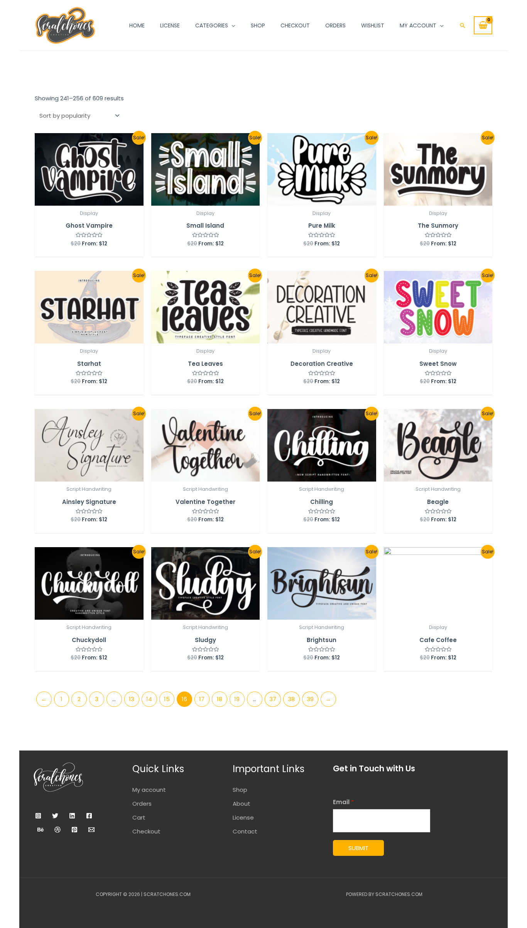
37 (272, 699)
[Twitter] (55, 816)
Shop (240, 790)
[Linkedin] (72, 816)
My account (149, 790)
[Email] (91, 829)
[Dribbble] (57, 829)
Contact (245, 831)
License (243, 817)
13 (131, 699)
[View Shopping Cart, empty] (483, 25)
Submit (358, 848)
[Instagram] (38, 816)
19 (237, 699)
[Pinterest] (74, 829)
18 (219, 699)
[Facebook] (89, 816)
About (241, 804)
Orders (142, 804)
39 (310, 699)
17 (201, 699)
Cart (138, 817)
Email (343, 802)
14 (149, 699)
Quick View (89, 198)
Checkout (146, 831)
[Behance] (40, 829)
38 (291, 699)
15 (167, 699)
